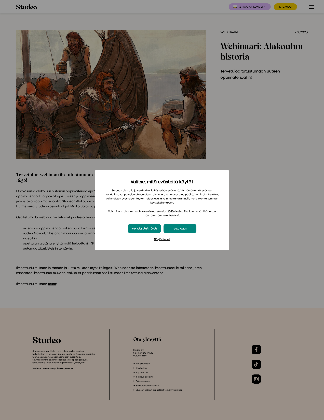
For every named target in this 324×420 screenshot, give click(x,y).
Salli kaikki (179, 228)
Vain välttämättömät (144, 228)
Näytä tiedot (162, 239)
